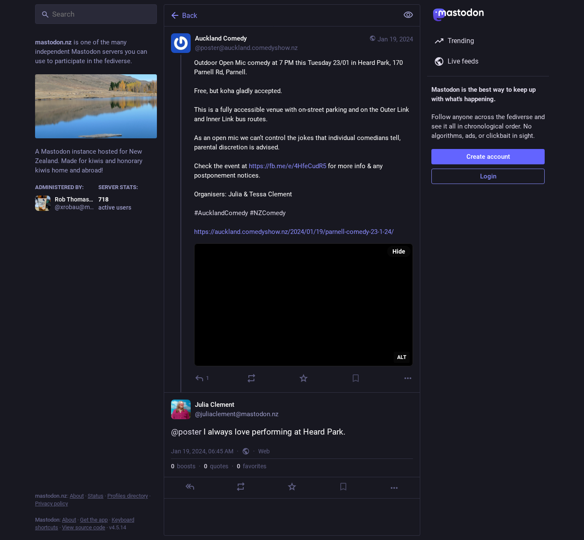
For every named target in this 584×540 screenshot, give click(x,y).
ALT (401, 357)
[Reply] (190, 487)
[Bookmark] (356, 378)
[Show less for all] (408, 15)
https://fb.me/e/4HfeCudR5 (287, 166)
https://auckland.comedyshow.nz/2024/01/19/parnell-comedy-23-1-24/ (294, 232)
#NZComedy (268, 213)
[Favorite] (303, 378)
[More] (408, 378)
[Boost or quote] (251, 378)
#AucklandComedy (221, 213)
